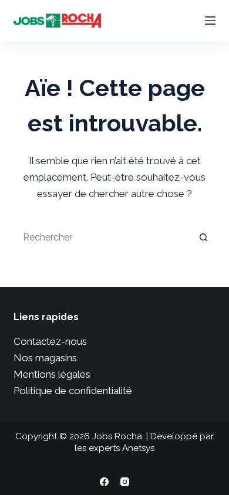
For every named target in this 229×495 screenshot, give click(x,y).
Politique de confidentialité (73, 390)
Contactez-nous (50, 341)
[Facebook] (104, 481)
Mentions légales (52, 374)
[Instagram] (124, 481)
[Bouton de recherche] (203, 237)
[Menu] (210, 20)
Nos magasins (45, 358)
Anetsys (138, 448)
